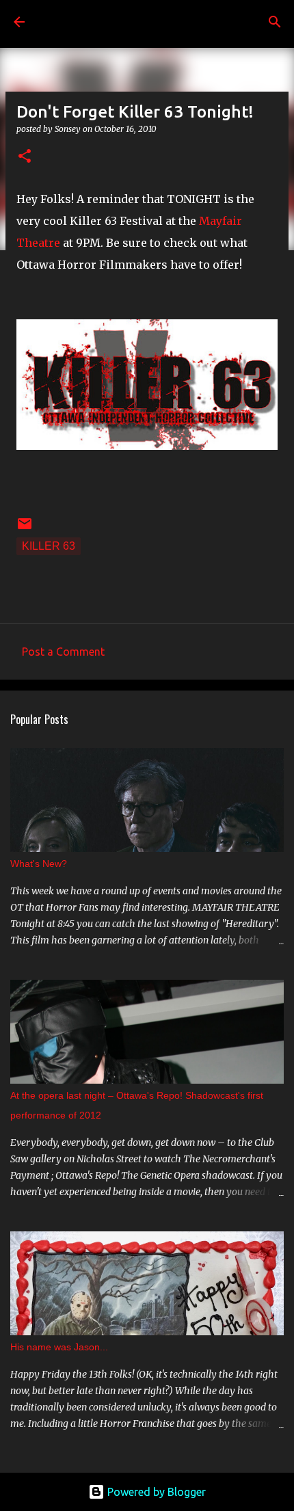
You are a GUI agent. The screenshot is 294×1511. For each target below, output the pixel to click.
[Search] (275, 21)
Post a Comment (63, 651)
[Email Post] (24, 528)
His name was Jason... (59, 1346)
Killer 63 (48, 546)
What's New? (38, 863)
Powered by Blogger (155, 1492)
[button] (24, 157)
